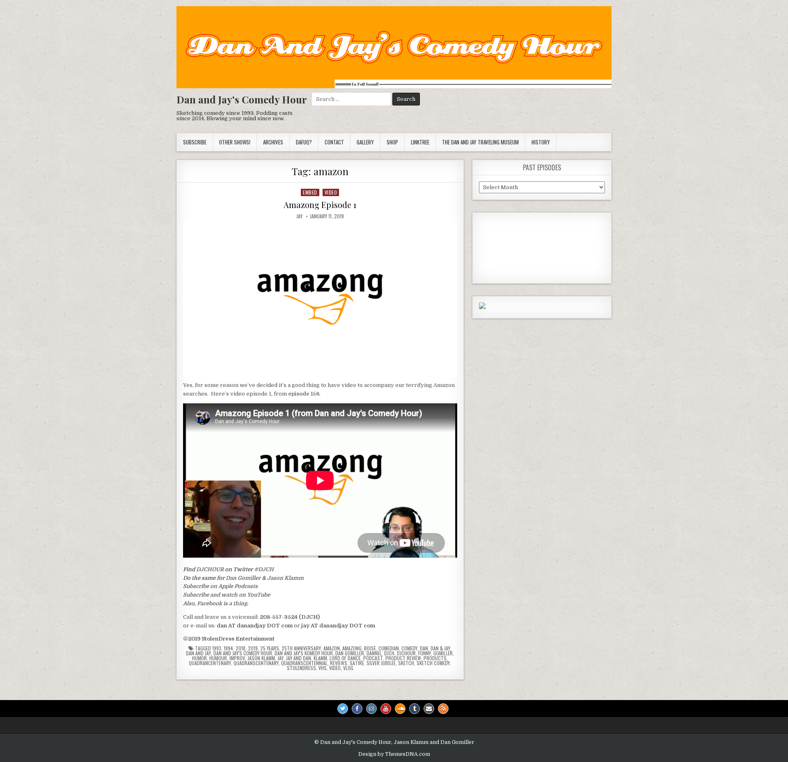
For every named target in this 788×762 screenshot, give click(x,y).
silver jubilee (381, 663)
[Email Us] (429, 708)
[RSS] (443, 708)
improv (237, 658)
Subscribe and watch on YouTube (226, 595)
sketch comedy (433, 663)
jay (280, 658)
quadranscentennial (304, 663)
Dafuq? (304, 142)
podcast (373, 658)
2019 (253, 648)
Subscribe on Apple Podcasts (220, 586)
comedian (388, 648)
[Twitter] (342, 708)
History (540, 142)
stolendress (301, 668)
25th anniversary (301, 648)
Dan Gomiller (243, 578)
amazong (352, 648)
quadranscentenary (256, 663)
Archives (273, 142)
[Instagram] (371, 708)
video (331, 192)
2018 (240, 648)
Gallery (365, 142)
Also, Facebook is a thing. (215, 603)
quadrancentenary (210, 663)
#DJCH (264, 569)
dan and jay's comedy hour (242, 653)
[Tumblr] (414, 708)
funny (424, 653)
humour (218, 658)
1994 (228, 648)
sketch (406, 663)
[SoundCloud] (400, 708)
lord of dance (345, 658)
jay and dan (298, 658)
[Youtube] (385, 708)
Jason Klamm (285, 578)
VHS (322, 668)
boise (370, 648)
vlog (348, 668)
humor (199, 658)
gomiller (443, 653)
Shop (392, 142)
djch (389, 653)
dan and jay (198, 653)
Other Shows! (234, 142)
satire (357, 663)
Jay (299, 216)
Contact (334, 142)
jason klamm (261, 658)
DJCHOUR (210, 569)
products (435, 658)
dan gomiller (349, 653)
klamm (320, 658)
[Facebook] (357, 708)
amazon (331, 648)
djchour (406, 653)
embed (310, 192)
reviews (338, 663)
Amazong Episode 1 (320, 204)
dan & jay (440, 648)
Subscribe (194, 142)
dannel (374, 653)
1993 (216, 648)
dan (424, 648)
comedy (409, 648)
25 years (269, 648)
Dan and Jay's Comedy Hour (241, 99)
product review (403, 658)
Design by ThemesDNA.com (394, 754)
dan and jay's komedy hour (304, 653)
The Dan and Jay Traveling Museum (480, 142)
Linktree (420, 142)
